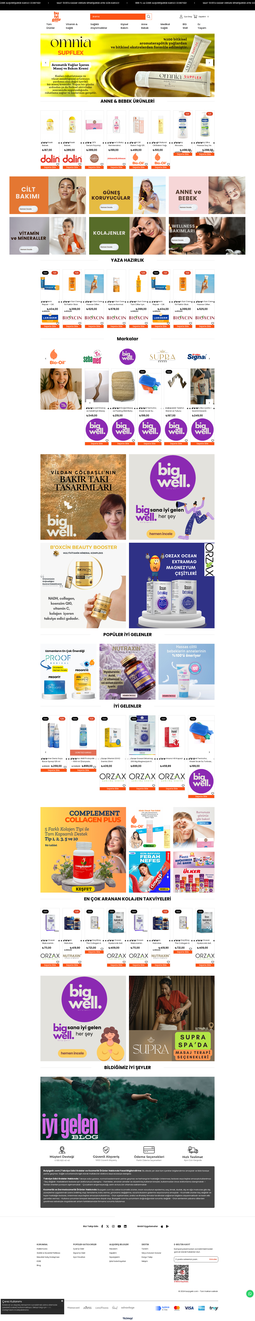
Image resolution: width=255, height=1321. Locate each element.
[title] (47, 195)
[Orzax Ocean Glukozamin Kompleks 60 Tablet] (50, 922)
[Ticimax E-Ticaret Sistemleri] (127, 1318)
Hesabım (113, 1249)
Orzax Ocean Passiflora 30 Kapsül (83, 760)
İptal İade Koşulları (117, 1261)
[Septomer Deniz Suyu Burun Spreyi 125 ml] (201, 735)
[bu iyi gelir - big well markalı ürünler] (172, 497)
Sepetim (113, 1253)
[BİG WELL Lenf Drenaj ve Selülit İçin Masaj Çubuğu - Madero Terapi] (202, 386)
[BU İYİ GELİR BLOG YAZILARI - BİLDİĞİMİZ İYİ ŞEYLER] (127, 1108)
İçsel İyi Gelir (78, 1249)
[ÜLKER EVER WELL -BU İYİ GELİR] (194, 872)
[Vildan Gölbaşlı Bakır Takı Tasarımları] (83, 497)
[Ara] (149, 17)
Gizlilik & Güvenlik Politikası (48, 1253)
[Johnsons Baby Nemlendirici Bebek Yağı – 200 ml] (205, 124)
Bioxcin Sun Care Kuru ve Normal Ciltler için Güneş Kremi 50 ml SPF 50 (139, 303)
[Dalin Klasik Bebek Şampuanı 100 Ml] (138, 124)
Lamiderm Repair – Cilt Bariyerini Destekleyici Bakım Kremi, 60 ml (71, 303)
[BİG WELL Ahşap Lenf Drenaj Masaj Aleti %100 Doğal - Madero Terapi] (176, 386)
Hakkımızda (42, 1249)
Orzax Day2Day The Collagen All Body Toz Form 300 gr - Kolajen (94, 942)
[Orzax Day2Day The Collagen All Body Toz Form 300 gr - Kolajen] (94, 922)
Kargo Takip (147, 1257)
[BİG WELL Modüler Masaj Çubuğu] (150, 386)
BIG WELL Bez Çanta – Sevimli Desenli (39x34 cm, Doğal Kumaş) (96, 409)
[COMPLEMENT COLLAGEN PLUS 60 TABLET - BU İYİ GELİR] (83, 850)
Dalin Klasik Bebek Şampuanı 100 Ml (138, 144)
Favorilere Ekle (57, 164)
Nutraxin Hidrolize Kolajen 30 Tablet (69, 942)
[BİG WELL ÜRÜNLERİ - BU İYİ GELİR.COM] (83, 1018)
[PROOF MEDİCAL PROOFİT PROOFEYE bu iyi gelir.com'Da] (68, 672)
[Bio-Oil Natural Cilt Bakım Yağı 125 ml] (72, 124)
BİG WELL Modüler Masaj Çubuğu (147, 409)
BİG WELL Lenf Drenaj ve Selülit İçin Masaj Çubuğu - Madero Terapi (201, 409)
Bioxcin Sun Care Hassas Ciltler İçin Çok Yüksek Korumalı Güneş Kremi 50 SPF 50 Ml (116, 303)
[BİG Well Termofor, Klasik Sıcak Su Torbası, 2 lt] (54, 735)
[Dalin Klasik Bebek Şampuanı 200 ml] (160, 124)
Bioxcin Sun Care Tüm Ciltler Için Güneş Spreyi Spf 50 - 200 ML (50, 303)
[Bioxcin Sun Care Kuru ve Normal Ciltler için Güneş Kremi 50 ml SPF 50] (138, 284)
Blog (39, 1265)
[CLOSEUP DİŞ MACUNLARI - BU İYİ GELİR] (149, 872)
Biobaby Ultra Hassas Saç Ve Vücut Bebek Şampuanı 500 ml (115, 144)
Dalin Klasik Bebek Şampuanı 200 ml (160, 144)
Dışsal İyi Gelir (79, 1253)
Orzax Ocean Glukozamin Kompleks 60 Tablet (48, 942)
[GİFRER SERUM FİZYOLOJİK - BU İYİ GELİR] (194, 827)
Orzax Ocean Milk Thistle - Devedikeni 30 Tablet (112, 760)
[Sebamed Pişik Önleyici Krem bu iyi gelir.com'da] (186, 672)
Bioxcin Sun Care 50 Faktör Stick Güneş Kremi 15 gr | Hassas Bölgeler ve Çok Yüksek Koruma (94, 303)
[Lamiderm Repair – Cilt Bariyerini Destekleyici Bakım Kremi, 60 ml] (72, 284)
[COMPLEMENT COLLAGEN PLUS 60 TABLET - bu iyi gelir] (127, 65)
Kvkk (49, 1307)
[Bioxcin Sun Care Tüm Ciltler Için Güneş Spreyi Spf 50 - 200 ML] (50, 284)
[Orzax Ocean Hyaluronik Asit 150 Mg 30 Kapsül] (116, 922)
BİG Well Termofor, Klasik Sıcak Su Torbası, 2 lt (53, 760)
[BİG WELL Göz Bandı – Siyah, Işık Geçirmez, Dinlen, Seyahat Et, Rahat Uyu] (123, 386)
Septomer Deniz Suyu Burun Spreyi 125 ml (200, 760)
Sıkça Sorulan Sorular (151, 1253)
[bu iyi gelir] (207, 236)
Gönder (213, 1259)
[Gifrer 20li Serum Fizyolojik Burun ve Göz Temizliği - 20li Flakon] (182, 124)
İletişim (145, 1261)
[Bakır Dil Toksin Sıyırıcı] (61, 389)
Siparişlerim (114, 1257)
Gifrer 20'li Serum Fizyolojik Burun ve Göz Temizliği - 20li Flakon (182, 144)
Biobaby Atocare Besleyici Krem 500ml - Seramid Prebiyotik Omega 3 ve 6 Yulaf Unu (93, 144)
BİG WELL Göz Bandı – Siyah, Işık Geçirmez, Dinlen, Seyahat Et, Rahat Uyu (123, 409)
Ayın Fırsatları (79, 1257)
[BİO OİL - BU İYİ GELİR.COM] (149, 827)
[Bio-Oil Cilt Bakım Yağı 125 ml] (50, 124)
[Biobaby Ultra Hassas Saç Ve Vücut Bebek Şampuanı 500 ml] (116, 124)
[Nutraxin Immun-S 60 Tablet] (172, 735)
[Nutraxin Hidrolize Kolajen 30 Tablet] (72, 922)
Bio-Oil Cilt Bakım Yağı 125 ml (49, 144)
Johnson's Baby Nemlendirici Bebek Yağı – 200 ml (204, 144)
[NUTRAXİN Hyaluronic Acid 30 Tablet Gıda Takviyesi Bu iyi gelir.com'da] (127, 672)
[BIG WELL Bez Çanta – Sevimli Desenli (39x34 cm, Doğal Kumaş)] (97, 386)
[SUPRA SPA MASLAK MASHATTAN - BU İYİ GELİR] (172, 1018)
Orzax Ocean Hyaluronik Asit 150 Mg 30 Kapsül (115, 942)
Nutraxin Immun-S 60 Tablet (170, 760)
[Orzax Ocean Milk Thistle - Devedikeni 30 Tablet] (113, 735)
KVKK (39, 1261)
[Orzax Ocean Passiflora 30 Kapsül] (83, 735)
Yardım (145, 1249)
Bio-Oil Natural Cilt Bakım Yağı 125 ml (71, 144)
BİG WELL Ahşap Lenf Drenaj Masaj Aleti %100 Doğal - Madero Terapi (176, 409)
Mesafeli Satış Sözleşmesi (48, 1257)
